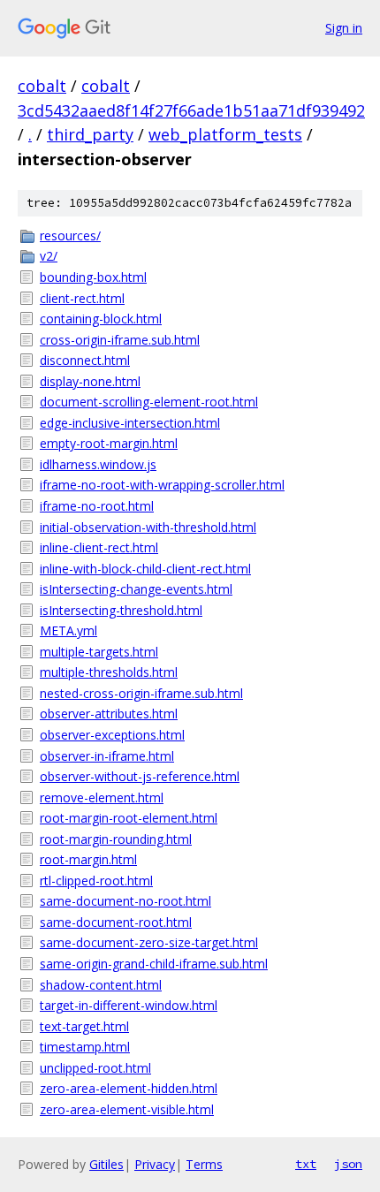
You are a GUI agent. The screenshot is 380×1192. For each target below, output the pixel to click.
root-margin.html (88, 859)
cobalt (42, 85)
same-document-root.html (116, 922)
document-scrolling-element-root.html (149, 401)
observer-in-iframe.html (107, 756)
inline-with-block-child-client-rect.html (145, 568)
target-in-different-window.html (128, 1005)
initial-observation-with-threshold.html (148, 527)
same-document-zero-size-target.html (149, 942)
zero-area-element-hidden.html (128, 1088)
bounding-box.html (93, 277)
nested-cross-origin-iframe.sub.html (141, 693)
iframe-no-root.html (97, 505)
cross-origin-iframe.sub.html (120, 339)
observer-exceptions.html (112, 734)
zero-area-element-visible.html (127, 1109)
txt (305, 1164)
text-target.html (84, 1026)
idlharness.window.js (98, 464)
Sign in (343, 27)
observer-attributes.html (109, 713)
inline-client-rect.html (99, 547)
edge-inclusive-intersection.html (130, 422)
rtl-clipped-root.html (96, 880)
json (348, 1164)
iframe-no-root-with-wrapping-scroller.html (162, 484)
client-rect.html (82, 298)
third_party (90, 134)
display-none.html (90, 381)
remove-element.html (101, 797)
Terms (204, 1164)
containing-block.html (101, 318)
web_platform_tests (225, 134)
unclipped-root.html (95, 1067)
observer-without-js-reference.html (139, 776)
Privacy (154, 1164)
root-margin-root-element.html (128, 817)
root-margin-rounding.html (116, 839)
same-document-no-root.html (125, 900)
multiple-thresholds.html (109, 672)
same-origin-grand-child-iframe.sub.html (154, 963)
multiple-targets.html (99, 651)
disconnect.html (85, 360)
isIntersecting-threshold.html (121, 610)
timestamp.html (85, 1046)
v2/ (48, 255)
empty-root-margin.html (109, 443)
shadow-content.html (101, 984)
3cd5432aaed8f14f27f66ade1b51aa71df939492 (191, 110)
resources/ (70, 235)
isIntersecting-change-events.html (136, 589)
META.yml (68, 630)
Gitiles (106, 1164)
